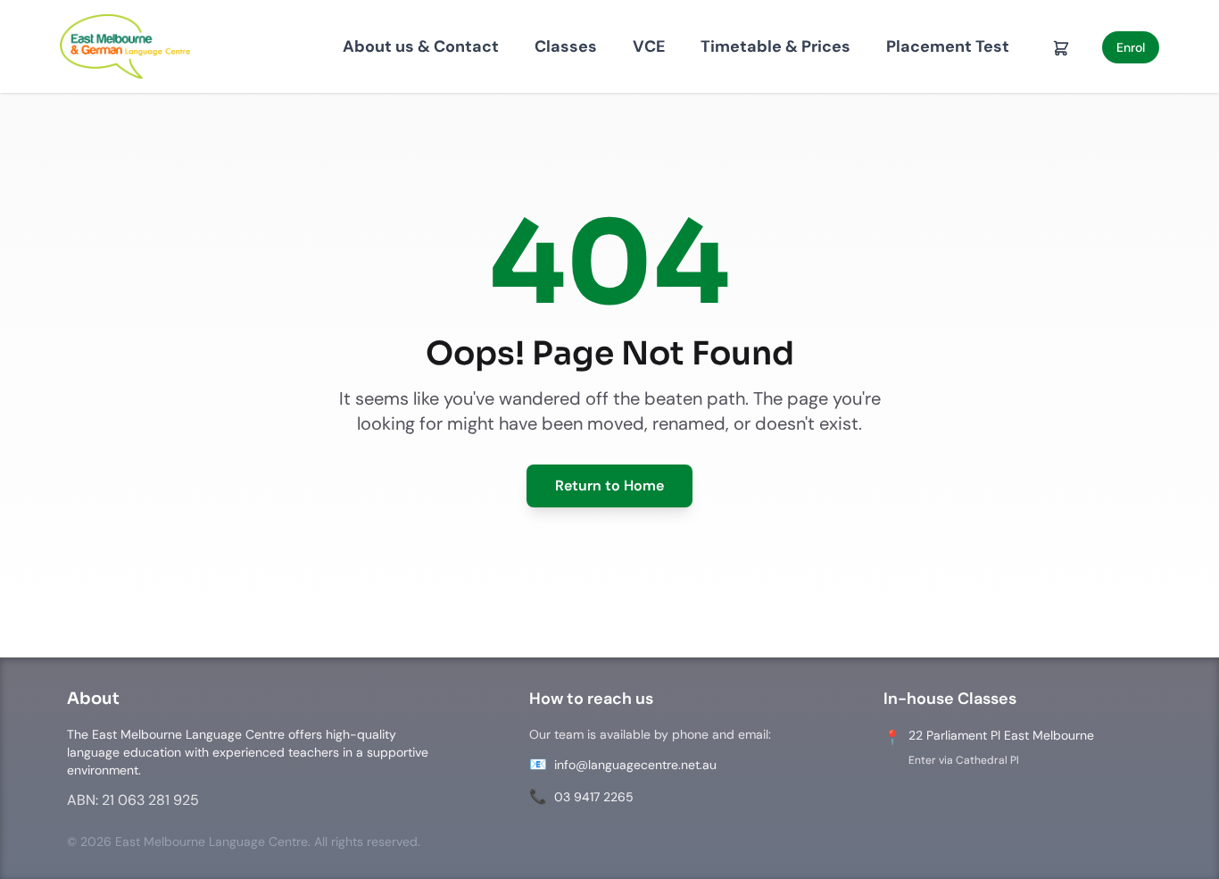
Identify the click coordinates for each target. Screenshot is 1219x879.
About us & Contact (421, 46)
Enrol (1130, 47)
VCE (649, 46)
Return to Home (609, 485)
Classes (566, 46)
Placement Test (947, 46)
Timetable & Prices (775, 46)
